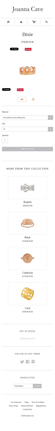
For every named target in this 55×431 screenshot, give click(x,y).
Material (5, 112)
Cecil (27, 308)
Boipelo (27, 202)
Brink (27, 237)
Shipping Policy (41, 406)
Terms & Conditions (38, 402)
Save (29, 49)
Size (3, 124)
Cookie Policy (27, 409)
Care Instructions (16, 402)
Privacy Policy (13, 406)
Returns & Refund (27, 406)
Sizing (27, 402)
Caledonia (27, 272)
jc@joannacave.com (27, 338)
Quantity (5, 135)
